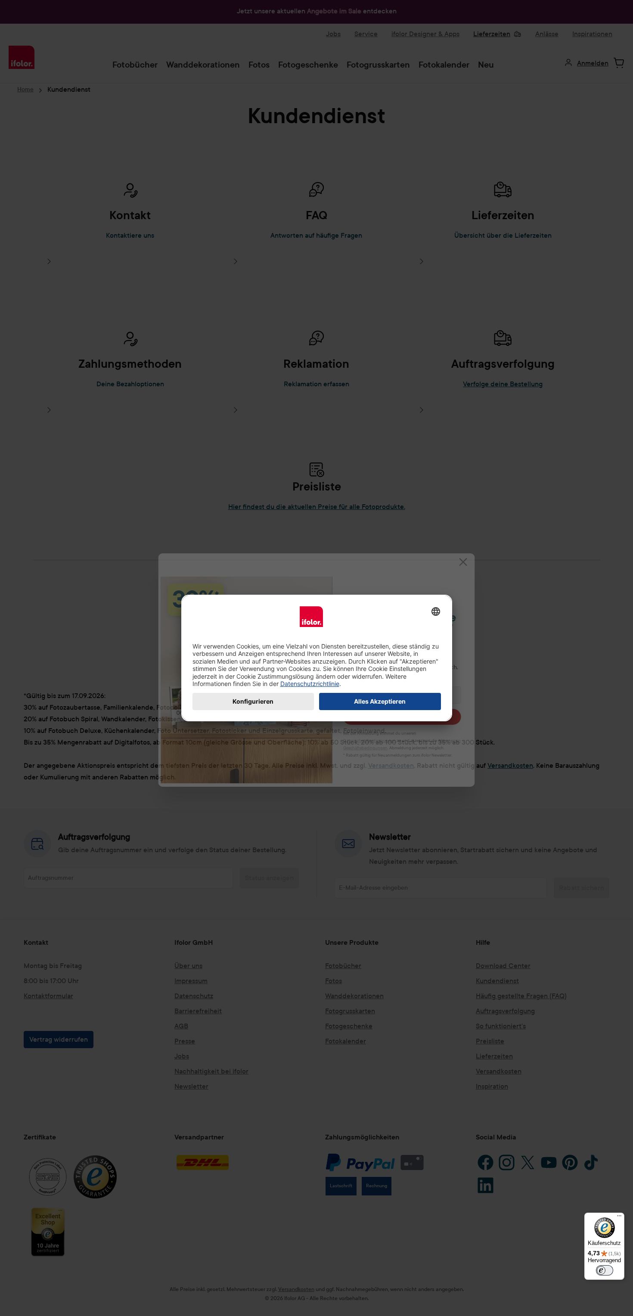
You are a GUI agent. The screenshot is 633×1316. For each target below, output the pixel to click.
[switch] (604, 1270)
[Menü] (619, 1218)
